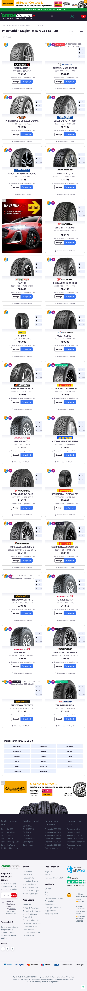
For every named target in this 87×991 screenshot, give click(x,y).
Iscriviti (13, 895)
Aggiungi (27, 81)
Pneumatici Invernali (31, 887)
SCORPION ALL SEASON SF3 (65, 494)
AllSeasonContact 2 (22, 599)
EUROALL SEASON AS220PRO (22, 173)
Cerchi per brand (31, 821)
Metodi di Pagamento (31, 907)
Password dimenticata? (54, 877)
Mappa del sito (50, 910)
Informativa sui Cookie (31, 932)
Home (4, 25)
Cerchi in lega (28, 871)
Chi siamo (48, 888)
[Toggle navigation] (52, 16)
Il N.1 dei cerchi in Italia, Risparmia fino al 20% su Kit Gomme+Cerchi (43, 10)
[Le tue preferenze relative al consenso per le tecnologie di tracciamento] (83, 987)
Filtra (81, 31)
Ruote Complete (29, 877)
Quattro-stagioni (25, 25)
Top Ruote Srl (43, 981)
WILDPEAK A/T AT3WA (65, 120)
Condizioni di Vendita (31, 920)
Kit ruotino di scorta (30, 881)
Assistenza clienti (51, 913)
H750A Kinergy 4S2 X (22, 388)
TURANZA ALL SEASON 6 (22, 547)
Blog (46, 892)
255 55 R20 (39, 25)
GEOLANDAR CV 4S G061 (65, 283)
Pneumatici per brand (74, 822)
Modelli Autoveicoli (30, 893)
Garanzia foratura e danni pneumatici (30, 928)
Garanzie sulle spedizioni (32, 923)
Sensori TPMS (50, 904)
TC (59, 981)
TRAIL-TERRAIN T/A (65, 705)
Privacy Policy (28, 935)
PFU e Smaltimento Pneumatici (30, 915)
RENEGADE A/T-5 (65, 173)
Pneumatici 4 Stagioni (31, 890)
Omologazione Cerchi (53, 907)
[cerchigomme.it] (22, 16)
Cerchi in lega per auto (9, 822)
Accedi (47, 874)
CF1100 (22, 335)
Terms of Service (61, 979)
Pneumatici (13, 25)
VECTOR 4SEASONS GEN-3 (65, 441)
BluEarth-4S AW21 (65, 227)
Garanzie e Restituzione (32, 911)
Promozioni (49, 895)
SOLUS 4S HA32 (22, 68)
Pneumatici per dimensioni (52, 822)
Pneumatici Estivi (29, 884)
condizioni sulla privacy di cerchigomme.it (11, 911)
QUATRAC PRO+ (65, 335)
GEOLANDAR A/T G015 (22, 494)
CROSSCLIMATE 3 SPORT (65, 68)
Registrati (48, 871)
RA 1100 (22, 283)
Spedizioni (27, 904)
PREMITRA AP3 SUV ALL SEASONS (22, 120)
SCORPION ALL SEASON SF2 (65, 388)
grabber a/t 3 (22, 441)
